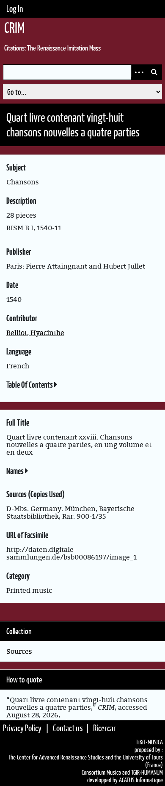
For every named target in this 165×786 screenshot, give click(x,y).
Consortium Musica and (106, 772)
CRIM (14, 28)
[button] (56, 385)
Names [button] (15, 471)
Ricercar (104, 728)
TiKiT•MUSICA (149, 742)
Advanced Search (138, 72)
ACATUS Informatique (141, 780)
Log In (14, 8)
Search (154, 72)
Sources (19, 651)
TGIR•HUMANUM (147, 772)
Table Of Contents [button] (30, 384)
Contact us (68, 728)
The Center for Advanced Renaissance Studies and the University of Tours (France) (85, 761)
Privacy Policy (22, 728)
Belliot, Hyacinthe (35, 332)
